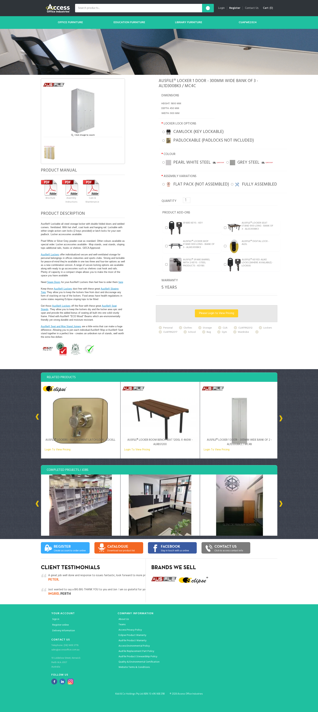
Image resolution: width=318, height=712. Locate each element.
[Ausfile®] (54, 85)
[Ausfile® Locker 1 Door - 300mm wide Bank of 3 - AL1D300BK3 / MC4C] (83, 107)
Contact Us (252, 8)
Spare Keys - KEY (193, 223)
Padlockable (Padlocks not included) (212, 140)
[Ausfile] (48, 349)
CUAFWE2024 (248, 22)
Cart (265, 8)
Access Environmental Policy (134, 646)
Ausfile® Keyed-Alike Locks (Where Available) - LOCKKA (257, 263)
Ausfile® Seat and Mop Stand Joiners (61, 326)
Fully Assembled (258, 184)
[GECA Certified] (61, 349)
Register (234, 8)
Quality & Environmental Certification (139, 662)
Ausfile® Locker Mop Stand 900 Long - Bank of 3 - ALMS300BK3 (199, 244)
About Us (124, 619)
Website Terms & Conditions (134, 667)
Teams (122, 624)
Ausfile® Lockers (50, 254)
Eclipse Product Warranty (132, 635)
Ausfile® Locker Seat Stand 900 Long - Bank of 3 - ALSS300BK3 (257, 226)
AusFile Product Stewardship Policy (138, 656)
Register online (60, 625)
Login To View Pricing (57, 449)
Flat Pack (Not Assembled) (200, 184)
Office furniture (70, 22)
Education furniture (129, 22)
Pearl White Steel (191, 162)
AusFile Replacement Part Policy (136, 651)
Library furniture (188, 22)
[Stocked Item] (103, 349)
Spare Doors (53, 282)
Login (221, 8)
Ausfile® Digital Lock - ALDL (255, 243)
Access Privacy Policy (130, 630)
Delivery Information (63, 631)
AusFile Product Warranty (132, 640)
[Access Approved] (89, 349)
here (121, 282)
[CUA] (75, 349)
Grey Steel (247, 162)
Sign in (55, 619)
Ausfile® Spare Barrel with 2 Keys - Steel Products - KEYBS (196, 263)
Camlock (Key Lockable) (197, 132)
